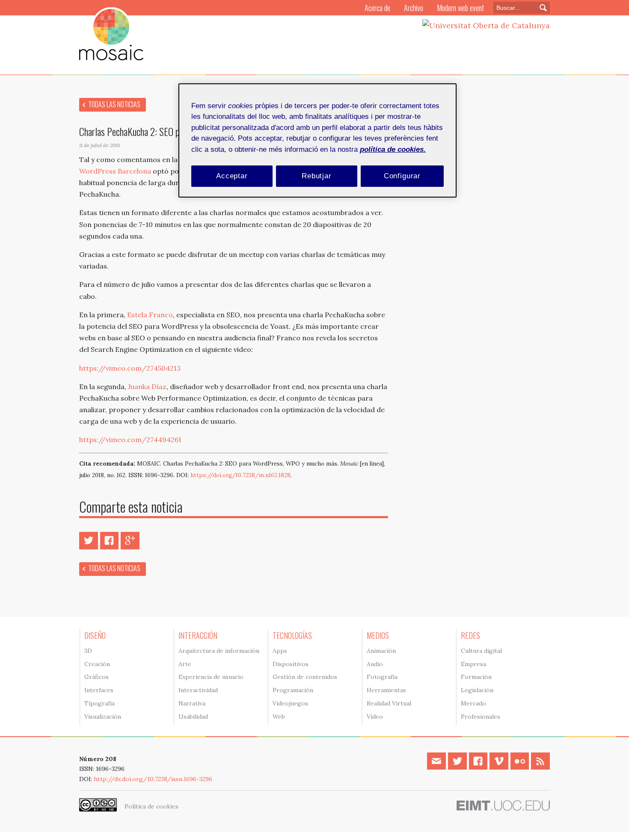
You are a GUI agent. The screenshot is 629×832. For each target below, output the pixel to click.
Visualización (102, 716)
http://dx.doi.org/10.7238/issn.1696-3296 (153, 779)
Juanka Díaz (147, 386)
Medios (378, 635)
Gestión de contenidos (305, 677)
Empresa (473, 664)
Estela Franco (150, 314)
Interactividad (198, 690)
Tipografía (99, 703)
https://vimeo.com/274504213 (130, 368)
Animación (381, 651)
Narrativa (191, 703)
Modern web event (460, 7)
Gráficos (96, 677)
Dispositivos (291, 664)
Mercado (473, 703)
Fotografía (382, 677)
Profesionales (480, 716)
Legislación (477, 690)
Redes (470, 635)
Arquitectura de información (218, 651)
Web (279, 716)
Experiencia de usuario (210, 677)
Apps (280, 651)
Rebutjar (317, 176)
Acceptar (232, 176)
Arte (184, 664)
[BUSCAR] (541, 8)
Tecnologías (292, 635)
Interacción (197, 635)
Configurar (402, 176)
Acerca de (377, 7)
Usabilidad (193, 716)
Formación (476, 677)
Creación (97, 664)
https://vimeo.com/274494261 (130, 439)
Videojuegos (290, 703)
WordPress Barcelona (115, 171)
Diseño (95, 635)
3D (88, 651)
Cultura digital (481, 651)
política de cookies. (393, 149)
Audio (375, 664)
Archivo (413, 7)
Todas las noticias (114, 104)
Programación (293, 690)
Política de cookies (151, 806)
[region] (317, 140)
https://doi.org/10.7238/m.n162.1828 (240, 475)
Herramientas (386, 690)
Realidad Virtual (389, 703)
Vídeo (375, 716)
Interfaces (98, 690)
